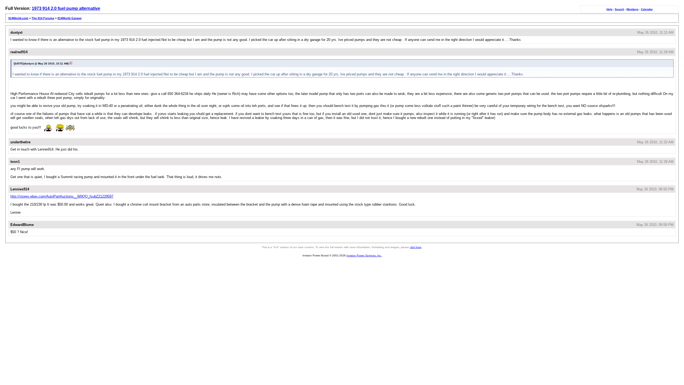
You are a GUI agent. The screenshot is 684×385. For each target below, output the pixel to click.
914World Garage (69, 18)
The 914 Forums (43, 18)
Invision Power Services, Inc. (364, 255)
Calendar (647, 9)
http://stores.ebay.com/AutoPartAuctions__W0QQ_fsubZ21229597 (61, 196)
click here (415, 247)
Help (609, 9)
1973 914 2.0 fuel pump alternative (66, 8)
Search (619, 9)
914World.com (18, 18)
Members (633, 9)
